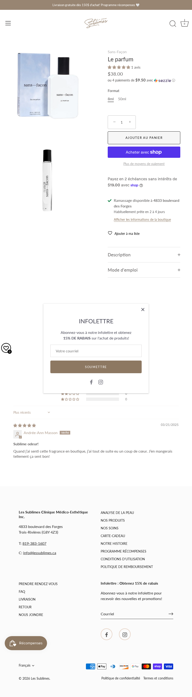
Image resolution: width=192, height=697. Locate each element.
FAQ (22, 592)
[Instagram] (100, 381)
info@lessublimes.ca (39, 552)
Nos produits (113, 520)
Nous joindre (31, 615)
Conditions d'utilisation (123, 559)
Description (119, 254)
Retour (25, 607)
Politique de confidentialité (120, 678)
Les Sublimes (40, 678)
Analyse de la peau (117, 513)
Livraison (27, 599)
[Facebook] (91, 381)
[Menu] (8, 23)
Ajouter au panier (144, 138)
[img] (24, 425)
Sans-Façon (117, 51)
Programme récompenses (123, 551)
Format (113, 90)
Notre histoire (114, 544)
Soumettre (96, 367)
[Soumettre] (171, 614)
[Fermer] (143, 309)
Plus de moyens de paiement (144, 164)
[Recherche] (173, 24)
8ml (111, 98)
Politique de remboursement (127, 567)
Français (24, 665)
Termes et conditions (158, 678)
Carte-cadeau (113, 536)
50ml (122, 98)
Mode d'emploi (123, 270)
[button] (119, 67)
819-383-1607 (34, 543)
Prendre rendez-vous (38, 584)
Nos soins (109, 528)
